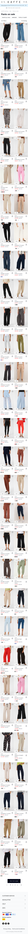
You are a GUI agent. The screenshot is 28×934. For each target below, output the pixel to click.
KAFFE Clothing (4, 11)
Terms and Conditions (18, 929)
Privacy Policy (7, 929)
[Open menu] (1, 2)
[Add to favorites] (12, 24)
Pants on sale (15, 11)
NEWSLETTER (6, 900)
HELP (4, 904)
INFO (3, 908)
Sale (10, 11)
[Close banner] (26, 5)
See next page (14, 881)
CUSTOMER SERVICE (8, 895)
